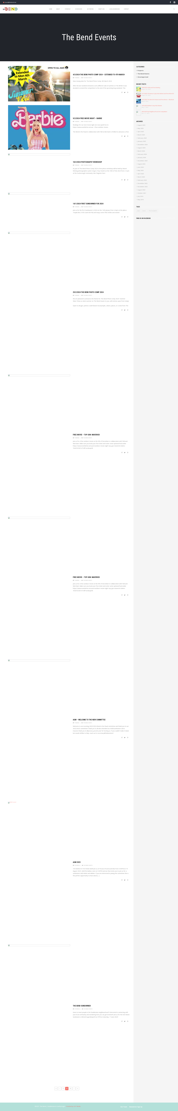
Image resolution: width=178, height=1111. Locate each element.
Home (50, 9)
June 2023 (141, 167)
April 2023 (141, 174)
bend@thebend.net (10, 2)
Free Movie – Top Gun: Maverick (86, 435)
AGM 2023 (77, 862)
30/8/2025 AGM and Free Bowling (151, 87)
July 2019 (140, 196)
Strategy (67, 9)
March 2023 (141, 177)
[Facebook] (170, 2)
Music (144, 211)
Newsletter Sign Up (135, 1107)
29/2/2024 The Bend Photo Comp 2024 (88, 292)
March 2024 (141, 151)
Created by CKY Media (73, 1106)
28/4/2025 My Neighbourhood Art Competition (154, 111)
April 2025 (141, 131)
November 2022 (143, 186)
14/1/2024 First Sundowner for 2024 (88, 204)
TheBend (77, 77)
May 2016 (141, 199)
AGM (138, 211)
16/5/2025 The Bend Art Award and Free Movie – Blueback (158, 99)
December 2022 (142, 183)
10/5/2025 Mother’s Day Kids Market (152, 105)
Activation (90, 9)
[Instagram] (174, 2)
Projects (141, 70)
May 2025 (141, 128)
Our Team (123, 1107)
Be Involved (78, 9)
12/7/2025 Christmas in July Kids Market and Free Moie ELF (158, 93)
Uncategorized (143, 77)
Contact (126, 9)
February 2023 (142, 180)
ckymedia (77, 865)
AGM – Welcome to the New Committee (89, 720)
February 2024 (142, 154)
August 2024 (141, 148)
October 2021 (142, 193)
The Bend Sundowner (82, 1006)
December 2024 (142, 144)
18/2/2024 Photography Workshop (87, 162)
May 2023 (141, 170)
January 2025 (142, 141)
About (58, 9)
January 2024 (142, 157)
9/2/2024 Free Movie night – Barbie (87, 118)
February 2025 (142, 138)
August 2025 (141, 125)
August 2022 (141, 190)
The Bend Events (87, 77)
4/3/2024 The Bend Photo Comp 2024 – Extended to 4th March (99, 74)
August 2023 (141, 164)
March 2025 (141, 135)
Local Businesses (114, 9)
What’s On (101, 9)
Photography (153, 211)
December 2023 (142, 161)
